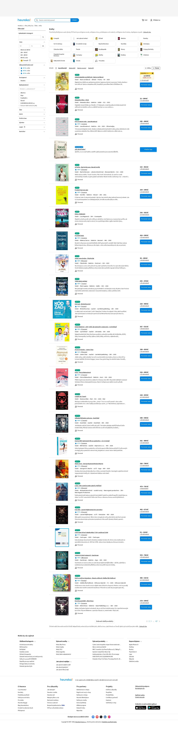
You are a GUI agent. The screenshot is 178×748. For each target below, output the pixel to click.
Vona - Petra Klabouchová (83, 372)
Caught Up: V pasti (80, 397)
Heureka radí (51, 695)
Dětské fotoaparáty (25, 654)
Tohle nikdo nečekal (81, 281)
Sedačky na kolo (24, 652)
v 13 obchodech (144, 192)
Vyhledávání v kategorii (26, 33)
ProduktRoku (110, 695)
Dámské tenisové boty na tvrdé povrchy (31, 657)
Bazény (131, 649)
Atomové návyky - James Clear (84, 350)
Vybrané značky (61, 641)
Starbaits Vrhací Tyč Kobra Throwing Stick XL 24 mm (107, 659)
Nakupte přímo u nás (53, 698)
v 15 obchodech (144, 443)
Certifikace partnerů (112, 698)
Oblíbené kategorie (26, 641)
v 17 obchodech (144, 466)
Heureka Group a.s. (80, 722)
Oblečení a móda (134, 661)
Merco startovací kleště (99, 647)
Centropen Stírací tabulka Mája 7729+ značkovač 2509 (91, 533)
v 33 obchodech (144, 557)
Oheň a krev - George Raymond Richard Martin (89, 464)
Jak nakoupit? (51, 690)
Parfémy (131, 647)
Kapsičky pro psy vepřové (27, 661)
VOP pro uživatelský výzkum (55, 708)
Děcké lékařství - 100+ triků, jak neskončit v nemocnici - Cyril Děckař (96, 327)
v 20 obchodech (144, 306)
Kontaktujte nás (140, 688)
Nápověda (79, 711)
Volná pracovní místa (24, 698)
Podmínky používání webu (109, 722)
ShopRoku (109, 692)
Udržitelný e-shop (111, 703)
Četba (35, 26)
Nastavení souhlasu (52, 700)
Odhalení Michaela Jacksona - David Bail (87, 418)
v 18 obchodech (144, 123)
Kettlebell (22, 649)
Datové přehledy (81, 703)
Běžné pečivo (23, 647)
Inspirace (108, 700)
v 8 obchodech (144, 489)
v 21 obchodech (144, 283)
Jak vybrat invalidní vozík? (63, 665)
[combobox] (52, 20)
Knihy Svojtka (60, 647)
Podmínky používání (23, 695)
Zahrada (131, 657)
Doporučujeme (134, 641)
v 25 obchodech (144, 169)
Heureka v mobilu (52, 692)
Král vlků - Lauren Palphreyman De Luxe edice (88, 510)
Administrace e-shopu (82, 690)
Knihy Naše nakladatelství (63, 654)
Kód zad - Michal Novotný (82, 304)
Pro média (21, 700)
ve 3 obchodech (144, 397)
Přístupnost (21, 711)
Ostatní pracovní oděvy (26, 645)
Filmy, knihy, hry (29, 26)
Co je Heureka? (22, 690)
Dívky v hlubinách (80, 214)
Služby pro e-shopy (82, 695)
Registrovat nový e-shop (83, 692)
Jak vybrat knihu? (80, 149)
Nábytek (131, 659)
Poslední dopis (79, 236)
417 (156, 621)
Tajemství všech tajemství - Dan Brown (87, 555)
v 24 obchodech (144, 260)
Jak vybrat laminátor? (62, 667)
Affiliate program (81, 705)
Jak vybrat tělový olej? (62, 670)
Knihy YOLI (59, 649)
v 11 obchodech (144, 101)
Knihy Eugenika (60, 652)
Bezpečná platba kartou (54, 705)
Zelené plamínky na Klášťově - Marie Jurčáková (89, 77)
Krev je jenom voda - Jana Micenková (86, 122)
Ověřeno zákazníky (111, 690)
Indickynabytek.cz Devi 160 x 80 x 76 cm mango (106, 654)
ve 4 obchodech (144, 215)
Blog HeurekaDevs (23, 705)
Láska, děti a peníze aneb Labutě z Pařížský (88, 486)
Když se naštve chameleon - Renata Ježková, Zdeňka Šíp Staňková (95, 578)
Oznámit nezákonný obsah (25, 708)
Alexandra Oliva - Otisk (82, 100)
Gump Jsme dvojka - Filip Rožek (84, 258)
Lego (130, 654)
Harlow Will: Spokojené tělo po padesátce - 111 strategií (92, 441)
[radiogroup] (32, 70)
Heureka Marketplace (82, 698)
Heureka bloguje (22, 703)
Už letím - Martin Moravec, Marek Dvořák (87, 167)
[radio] (19, 68)
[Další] (159, 621)
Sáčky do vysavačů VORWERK (28, 659)
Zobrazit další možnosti (27, 106)
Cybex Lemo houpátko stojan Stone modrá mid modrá (107, 645)
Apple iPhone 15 (133, 645)
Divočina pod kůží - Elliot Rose (84, 601)
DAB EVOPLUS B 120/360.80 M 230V (103, 657)
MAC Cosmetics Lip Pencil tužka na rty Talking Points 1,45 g (107, 649)
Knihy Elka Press (61, 645)
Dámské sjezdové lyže (26, 666)
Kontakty (20, 692)
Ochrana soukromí (52, 703)
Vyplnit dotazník (139, 697)
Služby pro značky (81, 700)
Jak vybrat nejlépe (62, 661)
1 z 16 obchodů (144, 81)
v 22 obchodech (144, 237)
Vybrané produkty (99, 641)
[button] (30, 37)
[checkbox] (19, 50)
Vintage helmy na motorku (27, 664)
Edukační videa (80, 708)
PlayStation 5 (133, 652)
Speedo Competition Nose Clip (101, 652)
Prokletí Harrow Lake (81, 190)
